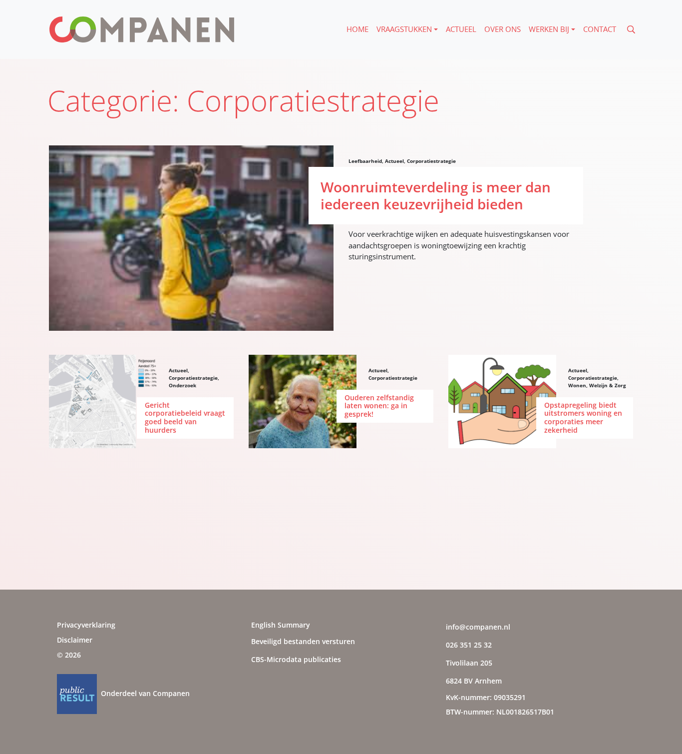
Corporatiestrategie (431, 160)
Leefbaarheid (365, 160)
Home (357, 29)
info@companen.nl (478, 627)
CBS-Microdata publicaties (296, 659)
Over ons (502, 29)
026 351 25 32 (469, 645)
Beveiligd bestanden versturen (303, 641)
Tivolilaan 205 (469, 663)
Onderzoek (182, 385)
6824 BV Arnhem (474, 681)
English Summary (280, 625)
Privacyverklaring (86, 625)
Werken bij (549, 29)
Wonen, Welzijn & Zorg (597, 385)
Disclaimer (74, 640)
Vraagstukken (404, 29)
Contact (599, 29)
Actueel (461, 29)
